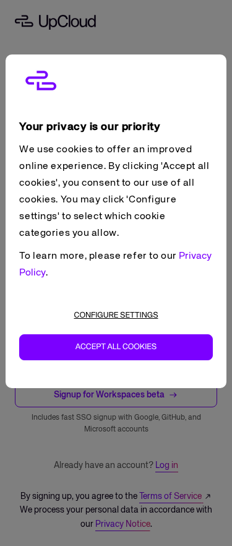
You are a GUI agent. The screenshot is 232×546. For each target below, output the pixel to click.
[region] (116, 221)
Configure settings (116, 315)
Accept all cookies (116, 347)
